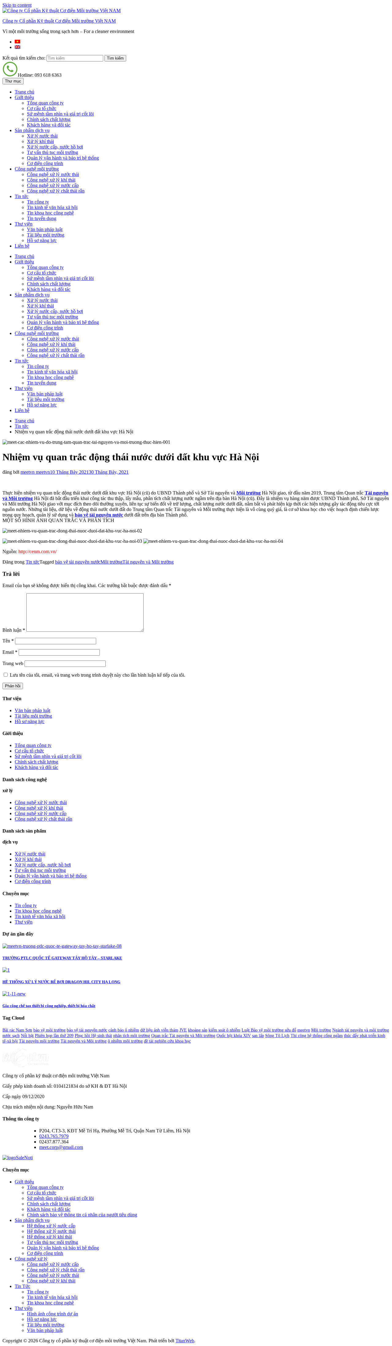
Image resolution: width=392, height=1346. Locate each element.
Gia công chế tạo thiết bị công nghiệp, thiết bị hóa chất (48, 1005)
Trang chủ (24, 91)
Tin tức (21, 196)
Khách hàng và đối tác (48, 124)
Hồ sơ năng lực (42, 240)
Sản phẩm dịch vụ (32, 130)
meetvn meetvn (35, 472)
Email (9, 652)
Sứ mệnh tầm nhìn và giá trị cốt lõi (60, 113)
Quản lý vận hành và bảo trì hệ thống (63, 157)
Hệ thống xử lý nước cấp (51, 1225)
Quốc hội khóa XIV (234, 1035)
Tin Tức (22, 1286)
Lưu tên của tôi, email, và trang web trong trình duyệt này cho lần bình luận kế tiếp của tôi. (97, 675)
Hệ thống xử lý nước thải (51, 1231)
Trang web (12, 663)
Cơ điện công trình (45, 163)
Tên (8, 640)
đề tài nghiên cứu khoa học (167, 1041)
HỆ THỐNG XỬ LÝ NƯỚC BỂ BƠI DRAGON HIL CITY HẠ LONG (61, 982)
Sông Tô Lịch (277, 1035)
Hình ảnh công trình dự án (52, 1313)
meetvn (303, 1030)
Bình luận (13, 630)
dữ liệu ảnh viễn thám (159, 1030)
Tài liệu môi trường (45, 234)
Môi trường (248, 492)
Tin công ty (38, 201)
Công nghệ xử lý (31, 1258)
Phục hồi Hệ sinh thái (93, 1035)
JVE (183, 1030)
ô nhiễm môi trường (125, 1041)
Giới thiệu (24, 97)
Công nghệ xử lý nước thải (53, 174)
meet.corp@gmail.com (61, 1147)
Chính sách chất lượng (48, 119)
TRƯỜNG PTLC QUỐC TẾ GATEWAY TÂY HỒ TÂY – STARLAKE (62, 958)
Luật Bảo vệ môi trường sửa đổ (269, 1030)
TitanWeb (184, 1340)
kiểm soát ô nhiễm (224, 1030)
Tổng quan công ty (45, 102)
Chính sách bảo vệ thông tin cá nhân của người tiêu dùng (82, 1214)
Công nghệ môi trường (37, 168)
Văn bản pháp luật (44, 229)
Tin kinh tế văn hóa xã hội (52, 207)
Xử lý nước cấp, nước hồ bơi (55, 146)
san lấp (258, 1035)
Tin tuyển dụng (41, 218)
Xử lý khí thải (40, 141)
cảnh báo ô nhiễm (123, 1030)
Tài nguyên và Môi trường (148, 562)
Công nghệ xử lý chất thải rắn (56, 190)
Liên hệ (22, 245)
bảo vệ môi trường (49, 1030)
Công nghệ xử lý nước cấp (53, 185)
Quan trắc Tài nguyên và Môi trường (183, 1035)
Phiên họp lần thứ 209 (54, 1035)
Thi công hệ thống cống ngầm (317, 1035)
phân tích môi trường (131, 1035)
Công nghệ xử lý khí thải (51, 179)
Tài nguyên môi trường (39, 1041)
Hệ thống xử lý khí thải (49, 1236)
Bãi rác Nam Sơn (17, 1030)
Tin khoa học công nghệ (50, 212)
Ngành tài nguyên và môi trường (360, 1030)
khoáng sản (197, 1030)
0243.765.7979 (54, 1136)
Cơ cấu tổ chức (41, 108)
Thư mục (13, 81)
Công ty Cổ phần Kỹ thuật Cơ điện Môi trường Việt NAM (59, 21)
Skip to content (17, 5)
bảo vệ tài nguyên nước (77, 562)
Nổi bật (27, 1035)
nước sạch (11, 1035)
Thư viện (23, 223)
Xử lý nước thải (42, 135)
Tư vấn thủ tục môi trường (52, 152)
